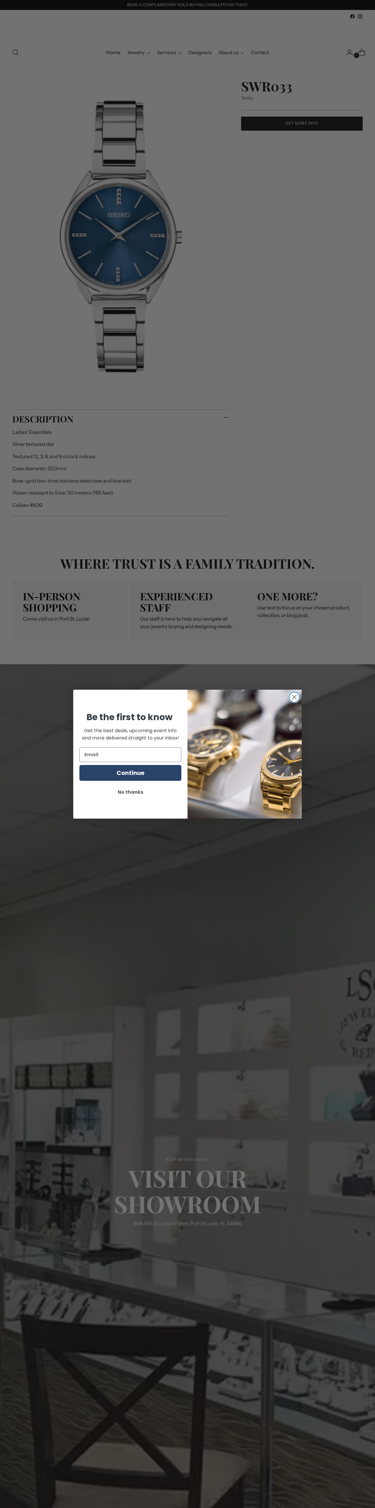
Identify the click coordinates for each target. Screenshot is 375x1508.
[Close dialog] (294, 697)
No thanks (130, 792)
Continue (130, 773)
